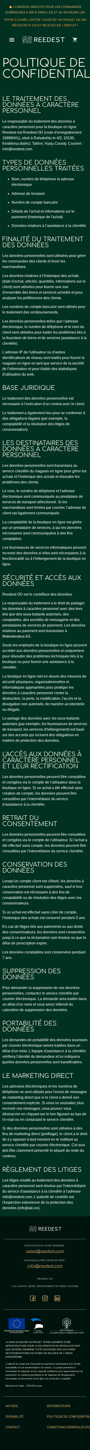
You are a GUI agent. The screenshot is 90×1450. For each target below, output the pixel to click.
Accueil (12, 1406)
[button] (11, 40)
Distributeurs (58, 1406)
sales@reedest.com (45, 1251)
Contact (13, 1427)
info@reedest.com (45, 1266)
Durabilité (14, 1416)
